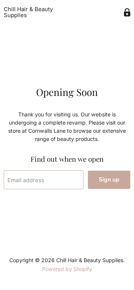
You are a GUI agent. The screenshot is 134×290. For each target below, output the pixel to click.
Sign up (109, 179)
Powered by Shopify (67, 269)
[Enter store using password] (127, 12)
